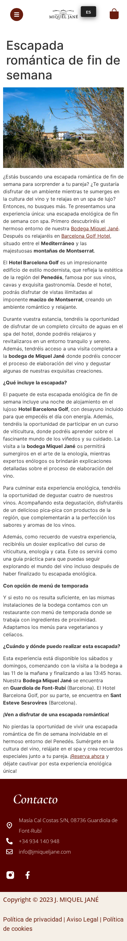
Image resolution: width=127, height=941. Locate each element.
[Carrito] (114, 14)
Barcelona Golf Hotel (85, 236)
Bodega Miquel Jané (94, 228)
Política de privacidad (32, 919)
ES (88, 12)
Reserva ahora (87, 756)
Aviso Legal (82, 919)
